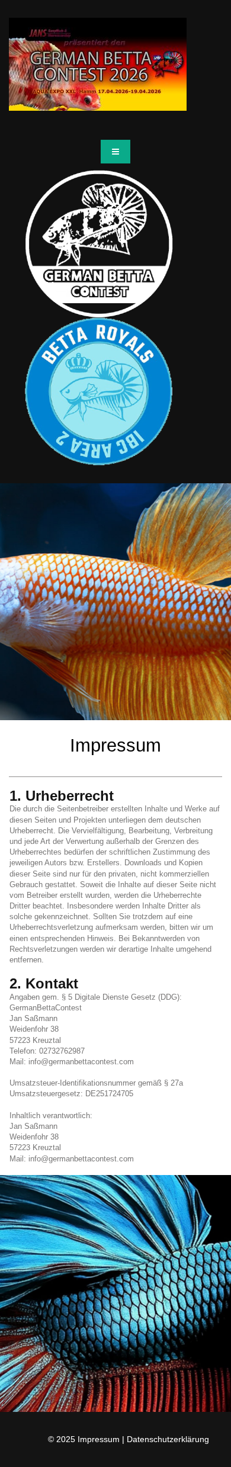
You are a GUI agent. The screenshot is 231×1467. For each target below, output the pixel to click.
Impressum (99, 1439)
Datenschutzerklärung (168, 1439)
